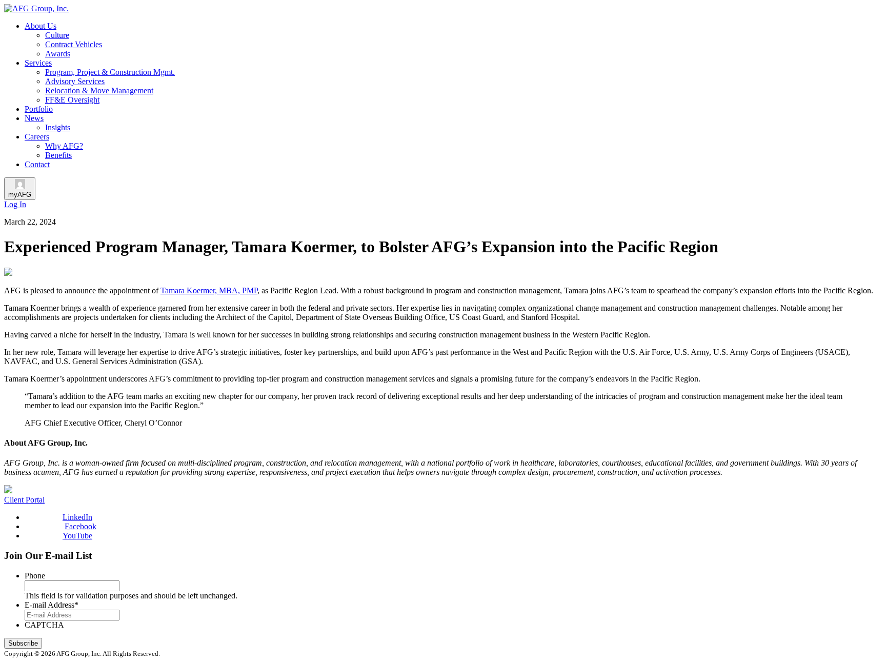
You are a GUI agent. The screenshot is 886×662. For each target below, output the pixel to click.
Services (38, 62)
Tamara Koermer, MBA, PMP (208, 290)
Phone (35, 575)
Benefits (58, 155)
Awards (57, 53)
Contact (37, 164)
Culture (57, 35)
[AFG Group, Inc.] (36, 8)
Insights (57, 127)
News (34, 118)
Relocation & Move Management (99, 90)
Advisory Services (75, 81)
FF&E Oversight (72, 99)
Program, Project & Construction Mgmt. (110, 72)
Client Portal (24, 499)
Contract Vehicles (73, 44)
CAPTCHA (44, 624)
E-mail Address (51, 604)
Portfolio (39, 109)
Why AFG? (64, 146)
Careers (37, 136)
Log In (15, 204)
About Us (40, 26)
